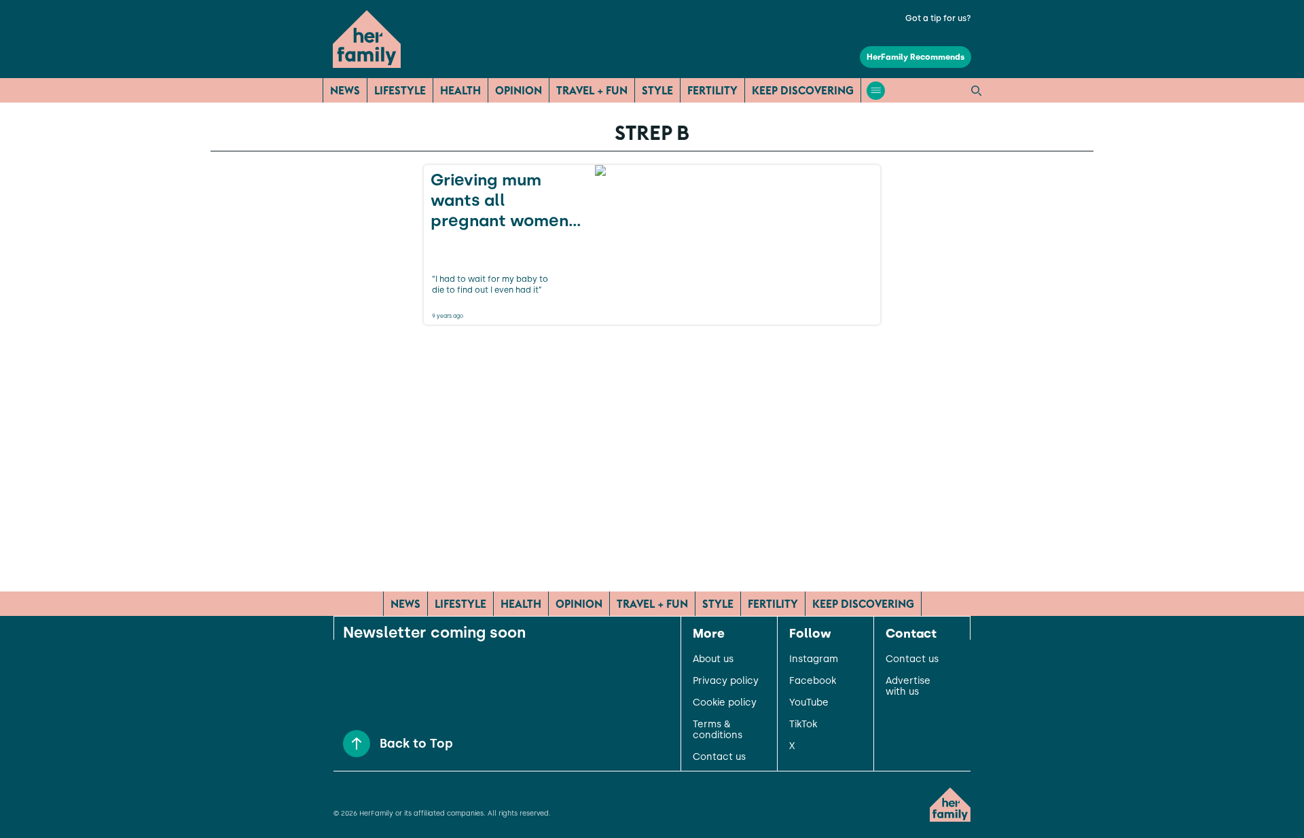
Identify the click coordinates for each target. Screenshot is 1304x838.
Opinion (518, 90)
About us (713, 659)
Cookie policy (725, 702)
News (345, 90)
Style (657, 90)
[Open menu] (876, 90)
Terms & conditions (717, 730)
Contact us (719, 757)
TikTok (803, 724)
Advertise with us (908, 686)
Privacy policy (726, 681)
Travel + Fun (592, 90)
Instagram (813, 659)
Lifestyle (400, 90)
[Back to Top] (356, 743)
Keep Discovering (803, 90)
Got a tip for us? (938, 18)
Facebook (812, 681)
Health (460, 90)
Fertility (712, 90)
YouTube (809, 702)
